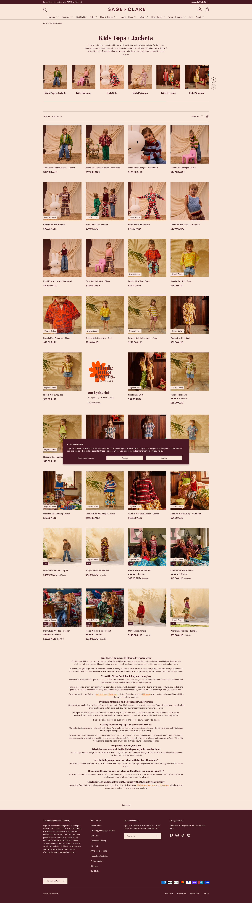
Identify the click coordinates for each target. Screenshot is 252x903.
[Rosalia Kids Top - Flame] (147, 258)
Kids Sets (112, 93)
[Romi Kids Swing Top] (105, 434)
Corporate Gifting (98, 840)
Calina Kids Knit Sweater (54, 224)
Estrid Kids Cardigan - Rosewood (143, 167)
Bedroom (66, 17)
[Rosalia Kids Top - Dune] (189, 258)
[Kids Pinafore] (197, 77)
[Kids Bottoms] (83, 77)
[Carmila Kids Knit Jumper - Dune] (147, 315)
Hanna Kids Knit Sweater (97, 224)
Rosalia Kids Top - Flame (139, 281)
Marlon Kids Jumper (137, 631)
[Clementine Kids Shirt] (189, 315)
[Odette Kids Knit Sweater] (189, 547)
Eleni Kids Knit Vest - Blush (98, 281)
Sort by (46, 116)
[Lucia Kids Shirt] (189, 434)
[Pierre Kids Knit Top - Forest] (105, 607)
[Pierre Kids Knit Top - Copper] (62, 607)
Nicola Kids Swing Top (53, 395)
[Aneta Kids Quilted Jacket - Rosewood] (105, 144)
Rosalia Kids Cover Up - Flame (56, 338)
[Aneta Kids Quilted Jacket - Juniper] (62, 144)
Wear (142, 17)
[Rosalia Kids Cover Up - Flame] (62, 315)
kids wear (146, 694)
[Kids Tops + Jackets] (55, 77)
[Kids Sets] (112, 77)
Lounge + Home (126, 17)
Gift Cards (95, 835)
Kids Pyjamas (140, 93)
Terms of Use (168, 893)
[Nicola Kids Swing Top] (62, 371)
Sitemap (94, 866)
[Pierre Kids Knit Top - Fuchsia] (189, 607)
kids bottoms (101, 694)
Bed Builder (81, 17)
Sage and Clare (53, 893)
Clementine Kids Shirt (180, 338)
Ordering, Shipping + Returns (103, 830)
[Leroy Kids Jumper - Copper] (62, 547)
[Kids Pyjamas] (140, 77)
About (198, 17)
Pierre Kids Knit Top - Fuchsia (183, 631)
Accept (125, 458)
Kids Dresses (168, 93)
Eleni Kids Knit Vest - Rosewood (57, 281)
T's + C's (94, 846)
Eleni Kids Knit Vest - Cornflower (185, 224)
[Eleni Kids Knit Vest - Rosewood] (62, 258)
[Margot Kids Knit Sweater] (105, 547)
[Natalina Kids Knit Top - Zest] (62, 434)
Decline (164, 458)
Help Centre (96, 825)
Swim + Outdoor (175, 17)
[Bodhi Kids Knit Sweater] (147, 201)
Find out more (94, 402)
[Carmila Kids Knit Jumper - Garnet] (147, 490)
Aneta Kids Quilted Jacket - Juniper (59, 167)
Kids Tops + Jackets (55, 23)
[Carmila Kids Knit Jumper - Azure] (105, 490)
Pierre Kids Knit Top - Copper (56, 631)
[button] (207, 9)
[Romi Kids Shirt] (147, 434)
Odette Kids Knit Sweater (181, 570)
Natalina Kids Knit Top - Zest (56, 457)
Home (45, 23)
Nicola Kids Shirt (135, 395)
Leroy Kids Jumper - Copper (56, 570)
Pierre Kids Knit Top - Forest (98, 631)
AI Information (97, 861)
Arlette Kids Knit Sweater (139, 570)
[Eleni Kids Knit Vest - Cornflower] (189, 201)
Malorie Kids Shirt (178, 395)
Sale (191, 17)
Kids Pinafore (196, 93)
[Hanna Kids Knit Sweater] (105, 201)
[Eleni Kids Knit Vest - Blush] (105, 258)
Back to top (126, 805)
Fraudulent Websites (99, 856)
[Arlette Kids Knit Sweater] (147, 547)
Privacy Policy (157, 451)
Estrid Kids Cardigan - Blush (183, 167)
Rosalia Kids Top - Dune (181, 281)
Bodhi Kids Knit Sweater (139, 224)
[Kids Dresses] (168, 77)
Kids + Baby (156, 17)
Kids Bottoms (83, 93)
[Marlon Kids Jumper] (147, 607)
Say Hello (95, 871)
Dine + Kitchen (106, 17)
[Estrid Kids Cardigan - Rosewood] (147, 144)
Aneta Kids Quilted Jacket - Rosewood (103, 167)
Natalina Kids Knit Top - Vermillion (185, 513)
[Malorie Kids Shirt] (189, 371)
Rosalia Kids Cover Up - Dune (99, 338)
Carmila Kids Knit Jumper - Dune (142, 338)
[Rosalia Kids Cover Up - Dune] (105, 315)
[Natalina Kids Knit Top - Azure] (62, 490)
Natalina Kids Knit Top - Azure (56, 513)
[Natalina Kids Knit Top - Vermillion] (189, 490)
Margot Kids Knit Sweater (97, 570)
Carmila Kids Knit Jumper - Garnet (143, 513)
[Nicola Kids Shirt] (147, 371)
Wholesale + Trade (99, 851)
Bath (92, 17)
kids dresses (112, 694)
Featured (51, 17)
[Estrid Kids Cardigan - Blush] (189, 144)
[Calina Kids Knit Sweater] (62, 201)
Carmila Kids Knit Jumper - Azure (100, 513)
